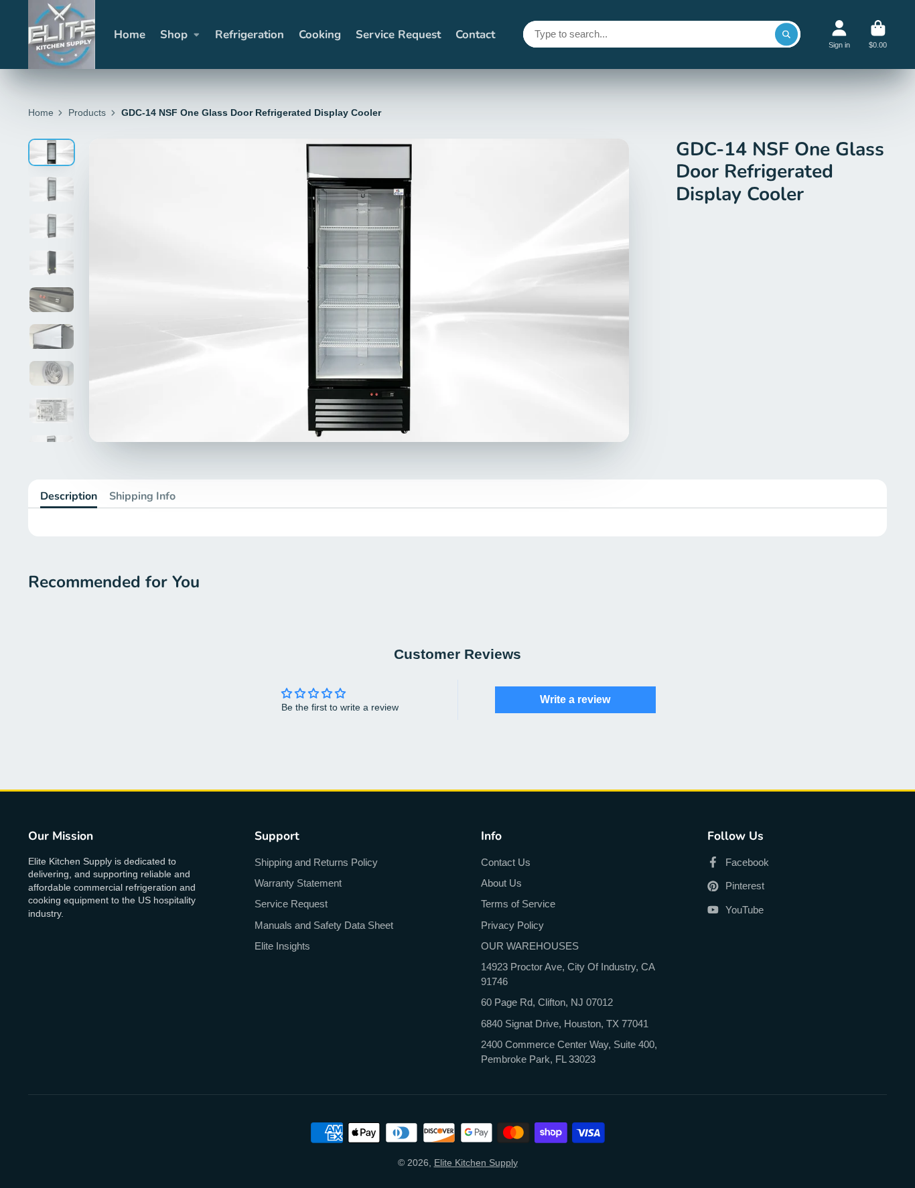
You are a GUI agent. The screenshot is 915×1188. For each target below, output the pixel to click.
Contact (475, 34)
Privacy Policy (512, 925)
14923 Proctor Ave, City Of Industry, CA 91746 (567, 974)
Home (129, 34)
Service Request (398, 34)
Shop (174, 34)
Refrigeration (249, 34)
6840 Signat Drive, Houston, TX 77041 (564, 1023)
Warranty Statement (298, 883)
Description (68, 496)
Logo (61, 34)
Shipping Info (142, 496)
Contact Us (506, 862)
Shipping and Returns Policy (316, 862)
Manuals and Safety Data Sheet (324, 925)
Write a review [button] (575, 699)
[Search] (786, 34)
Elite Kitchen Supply (476, 1162)
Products (87, 112)
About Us (501, 883)
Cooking (320, 34)
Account (839, 34)
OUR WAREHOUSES (530, 946)
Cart (878, 34)
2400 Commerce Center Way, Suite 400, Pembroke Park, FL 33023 (569, 1052)
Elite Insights (282, 946)
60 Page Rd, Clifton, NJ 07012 (547, 1002)
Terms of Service (518, 903)
